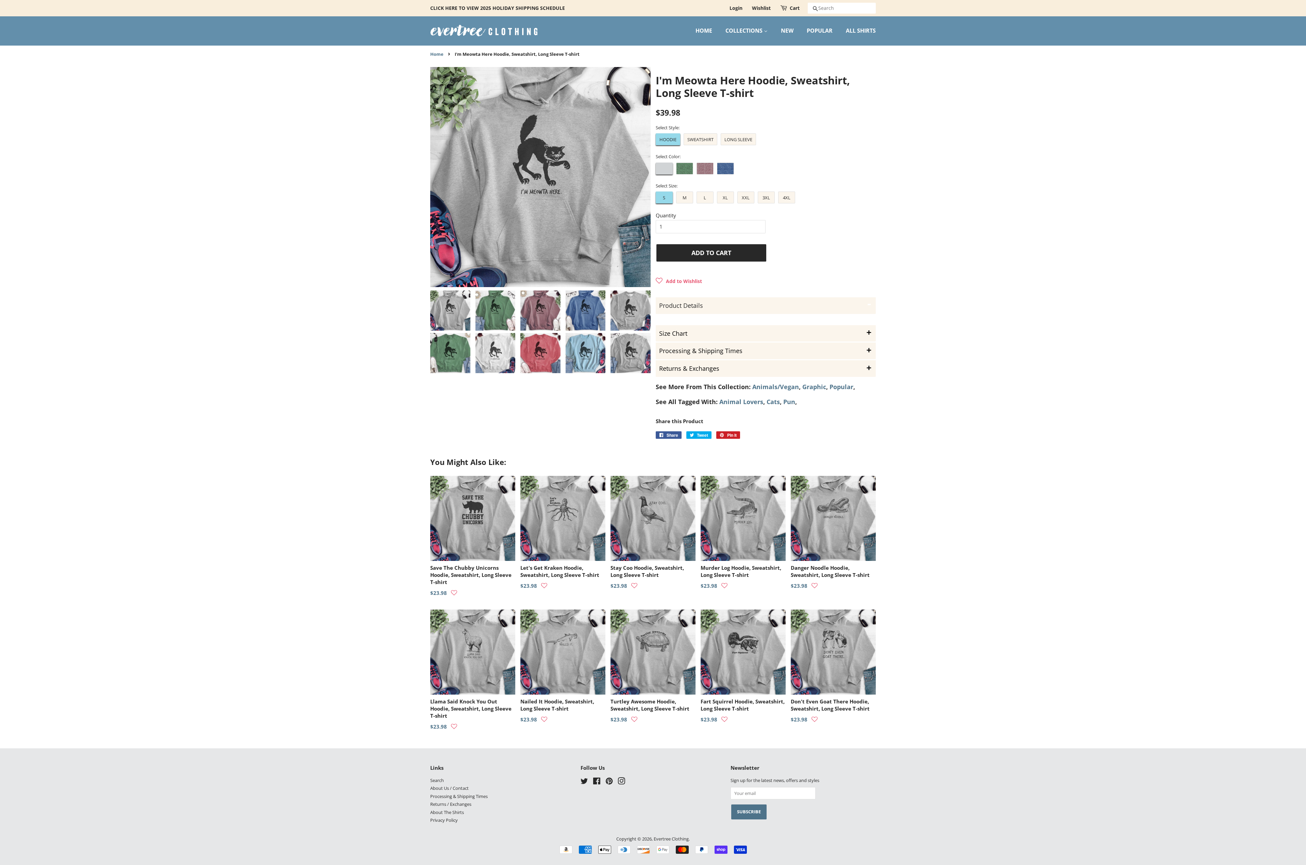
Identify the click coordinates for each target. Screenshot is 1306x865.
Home (436, 54)
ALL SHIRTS (861, 30)
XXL (746, 198)
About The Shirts (447, 812)
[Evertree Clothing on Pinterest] (609, 782)
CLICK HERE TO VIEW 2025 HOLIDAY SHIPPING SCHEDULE (497, 8)
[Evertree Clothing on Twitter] (584, 782)
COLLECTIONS (744, 30)
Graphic (814, 387)
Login (736, 8)
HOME (704, 30)
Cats (773, 402)
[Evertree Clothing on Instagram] (621, 782)
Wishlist (761, 8)
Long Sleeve (738, 139)
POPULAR (820, 30)
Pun (789, 402)
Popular (841, 387)
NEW (787, 30)
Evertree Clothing (671, 839)
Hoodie (667, 139)
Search (437, 780)
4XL (786, 198)
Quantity (666, 215)
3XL (766, 198)
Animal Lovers (741, 402)
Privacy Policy (444, 820)
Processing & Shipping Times (459, 796)
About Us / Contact (449, 788)
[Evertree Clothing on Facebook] (597, 782)
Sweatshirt (700, 139)
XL (725, 198)
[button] (679, 280)
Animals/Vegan (775, 387)
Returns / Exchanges (450, 804)
